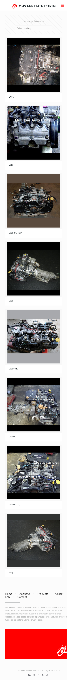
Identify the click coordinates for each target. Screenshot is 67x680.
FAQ (7, 597)
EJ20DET (13, 436)
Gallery (59, 593)
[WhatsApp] (33, 675)
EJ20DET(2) (14, 504)
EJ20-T (12, 301)
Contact (22, 597)
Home (8, 593)
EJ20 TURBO (15, 233)
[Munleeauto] (33, 5)
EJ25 (11, 572)
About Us (25, 593)
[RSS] (42, 675)
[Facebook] (38, 675)
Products (43, 593)
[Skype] (29, 675)
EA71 (11, 97)
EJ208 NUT (14, 369)
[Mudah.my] (47, 675)
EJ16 (11, 165)
